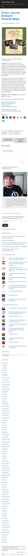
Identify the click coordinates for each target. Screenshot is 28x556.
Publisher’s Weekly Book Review (9, 106)
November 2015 (6, 470)
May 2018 (4, 399)
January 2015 (5, 494)
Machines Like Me (13, 295)
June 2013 (4, 539)
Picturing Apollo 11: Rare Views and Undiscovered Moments (10, 249)
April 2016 (4, 458)
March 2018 (5, 403)
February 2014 (5, 520)
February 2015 (5, 492)
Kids (15, 131)
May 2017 (4, 427)
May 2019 (4, 370)
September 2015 (6, 475)
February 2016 (5, 463)
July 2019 (4, 365)
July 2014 (4, 508)
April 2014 (4, 515)
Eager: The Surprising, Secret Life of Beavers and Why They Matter (17, 258)
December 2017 (6, 411)
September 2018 (6, 389)
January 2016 (5, 465)
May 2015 (4, 484)
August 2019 (5, 363)
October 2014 (5, 501)
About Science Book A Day (15, 316)
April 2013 (4, 542)
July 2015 (4, 480)
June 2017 (4, 425)
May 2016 (4, 456)
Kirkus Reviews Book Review (8, 102)
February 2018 (5, 406)
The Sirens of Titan (13, 334)
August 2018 (5, 391)
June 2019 (4, 368)
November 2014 (6, 499)
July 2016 (4, 451)
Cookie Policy (5, 550)
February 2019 (5, 377)
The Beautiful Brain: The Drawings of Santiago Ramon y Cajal (17, 320)
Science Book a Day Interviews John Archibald (20, 140)
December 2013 (6, 525)
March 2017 (5, 432)
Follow (5, 225)
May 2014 (4, 513)
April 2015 (4, 487)
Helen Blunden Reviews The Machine (17, 281)
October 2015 (5, 472)
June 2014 (4, 511)
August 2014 (5, 506)
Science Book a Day (7, 2)
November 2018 (6, 384)
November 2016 (6, 442)
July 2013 (4, 537)
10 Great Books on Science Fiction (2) (18, 308)
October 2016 (5, 444)
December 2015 (6, 468)
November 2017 (6, 413)
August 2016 (5, 449)
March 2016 (5, 461)
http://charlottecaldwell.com (17, 99)
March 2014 (5, 518)
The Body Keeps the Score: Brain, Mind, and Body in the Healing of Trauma (17, 330)
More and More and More (8, 240)
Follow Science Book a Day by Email (11, 213)
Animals (10, 131)
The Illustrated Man (13, 342)
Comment (21, 161)
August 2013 (5, 534)
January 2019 (5, 380)
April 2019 (4, 372)
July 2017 (4, 422)
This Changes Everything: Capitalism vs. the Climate (14, 246)
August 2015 (5, 477)
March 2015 (5, 489)
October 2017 (5, 415)
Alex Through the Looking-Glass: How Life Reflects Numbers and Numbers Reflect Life (18, 287)
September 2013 (6, 532)
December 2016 (6, 439)
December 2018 (6, 382)
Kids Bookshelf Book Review (8, 103)
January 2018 (5, 408)
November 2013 (6, 527)
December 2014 (6, 496)
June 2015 (4, 482)
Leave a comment (14, 134)
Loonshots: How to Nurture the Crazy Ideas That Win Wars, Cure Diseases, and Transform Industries (14, 243)
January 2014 (5, 523)
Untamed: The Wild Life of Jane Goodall (8, 139)
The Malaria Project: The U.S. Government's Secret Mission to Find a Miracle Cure (18, 269)
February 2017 (5, 434)
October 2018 (5, 387)
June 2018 (4, 396)
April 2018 (4, 401)
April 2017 (4, 430)
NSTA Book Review (6, 105)
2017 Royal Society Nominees (16, 291)
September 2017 (6, 418)
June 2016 (4, 453)
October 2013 (5, 530)
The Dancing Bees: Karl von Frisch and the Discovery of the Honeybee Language (18, 263)
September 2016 (6, 446)
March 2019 (5, 375)
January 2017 (5, 437)
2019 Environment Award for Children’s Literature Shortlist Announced (18, 312)
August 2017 (5, 420)
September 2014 (6, 503)
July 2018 (4, 394)
